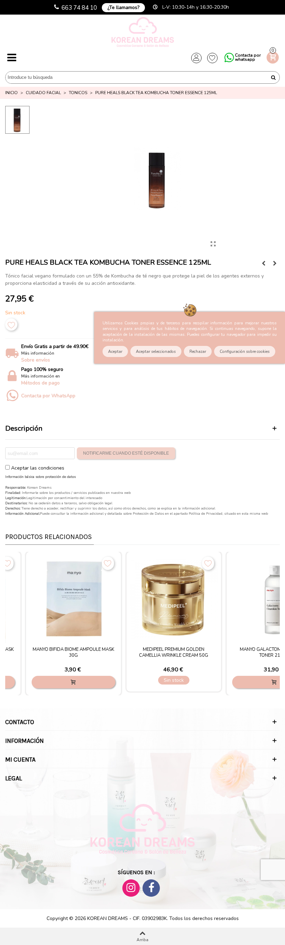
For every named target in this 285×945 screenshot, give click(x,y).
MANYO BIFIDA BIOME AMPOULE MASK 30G (73, 652)
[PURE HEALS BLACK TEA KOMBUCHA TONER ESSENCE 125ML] (213, 244)
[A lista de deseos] (11, 324)
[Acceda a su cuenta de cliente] (196, 58)
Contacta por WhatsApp (48, 395)
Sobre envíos (35, 360)
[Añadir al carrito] (73, 682)
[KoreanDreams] (142, 33)
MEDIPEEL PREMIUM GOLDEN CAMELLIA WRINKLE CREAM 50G (173, 652)
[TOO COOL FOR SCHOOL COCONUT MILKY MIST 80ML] (263, 263)
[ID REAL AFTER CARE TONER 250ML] (274, 263)
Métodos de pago (40, 383)
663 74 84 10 (79, 8)
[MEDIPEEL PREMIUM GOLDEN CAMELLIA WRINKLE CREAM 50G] (174, 599)
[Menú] (11, 58)
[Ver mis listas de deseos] (212, 58)
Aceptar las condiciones (37, 468)
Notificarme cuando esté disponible (126, 453)
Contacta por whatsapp (248, 57)
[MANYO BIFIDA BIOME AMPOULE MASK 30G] (73, 599)
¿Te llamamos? (123, 7)
